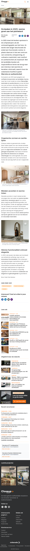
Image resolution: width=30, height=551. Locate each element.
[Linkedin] (22, 36)
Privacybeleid (19, 545)
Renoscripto (19, 523)
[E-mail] (25, 36)
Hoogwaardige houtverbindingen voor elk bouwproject (20, 371)
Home (2, 5)
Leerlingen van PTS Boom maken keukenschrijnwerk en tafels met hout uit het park (18, 325)
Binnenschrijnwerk (6, 286)
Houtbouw (14, 375)
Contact (3, 530)
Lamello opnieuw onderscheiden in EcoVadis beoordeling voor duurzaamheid (18, 318)
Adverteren (4, 532)
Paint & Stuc (19, 519)
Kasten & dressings (18, 286)
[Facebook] (20, 36)
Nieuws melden (5, 536)
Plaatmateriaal (15, 361)
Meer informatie (6, 448)
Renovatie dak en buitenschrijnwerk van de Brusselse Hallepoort (13, 430)
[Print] (28, 36)
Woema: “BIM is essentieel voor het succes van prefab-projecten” (20, 378)
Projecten (3, 521)
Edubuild (18, 521)
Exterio (18, 517)
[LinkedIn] (2, 507)
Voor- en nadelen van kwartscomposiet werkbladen (18, 386)
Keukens (4, 289)
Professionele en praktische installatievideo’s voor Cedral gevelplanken (14, 413)
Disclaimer (27, 545)
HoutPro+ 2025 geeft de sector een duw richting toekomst (19, 340)
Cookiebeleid (11, 545)
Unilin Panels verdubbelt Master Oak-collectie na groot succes (19, 364)
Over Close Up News (6, 534)
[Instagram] (9, 507)
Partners (3, 517)
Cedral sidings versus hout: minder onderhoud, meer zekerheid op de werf (14, 424)
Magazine (3, 519)
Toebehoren (14, 368)
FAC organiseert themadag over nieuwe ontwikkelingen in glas (12, 419)
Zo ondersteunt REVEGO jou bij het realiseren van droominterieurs (19, 333)
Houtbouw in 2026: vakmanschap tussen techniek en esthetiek (19, 350)
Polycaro (18, 515)
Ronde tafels (4, 524)
